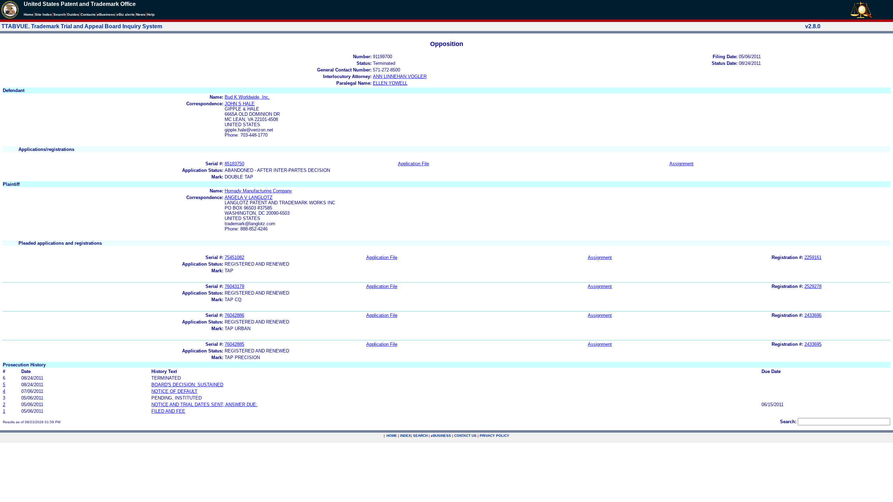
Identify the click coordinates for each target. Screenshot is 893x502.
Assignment (681, 163)
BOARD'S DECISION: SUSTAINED (187, 384)
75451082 (234, 257)
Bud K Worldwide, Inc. (247, 97)
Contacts (88, 14)
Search (59, 14)
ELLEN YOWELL (390, 83)
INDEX (405, 436)
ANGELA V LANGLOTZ (248, 197)
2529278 (812, 286)
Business (106, 14)
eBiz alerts (126, 14)
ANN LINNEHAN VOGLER (400, 76)
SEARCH (420, 436)
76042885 (234, 344)
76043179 (234, 286)
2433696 (812, 315)
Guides (73, 14)
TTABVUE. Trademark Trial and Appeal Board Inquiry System (81, 26)
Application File (413, 163)
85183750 (234, 163)
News (140, 14)
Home (28, 14)
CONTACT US (465, 436)
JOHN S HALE (240, 103)
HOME (392, 436)
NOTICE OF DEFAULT (174, 391)
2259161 (812, 257)
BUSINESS (441, 436)
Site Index (43, 14)
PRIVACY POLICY (494, 436)
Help (151, 14)
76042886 (234, 315)
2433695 (812, 344)
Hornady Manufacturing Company (258, 190)
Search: (788, 421)
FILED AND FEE (168, 411)
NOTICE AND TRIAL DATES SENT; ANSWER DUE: (204, 404)
